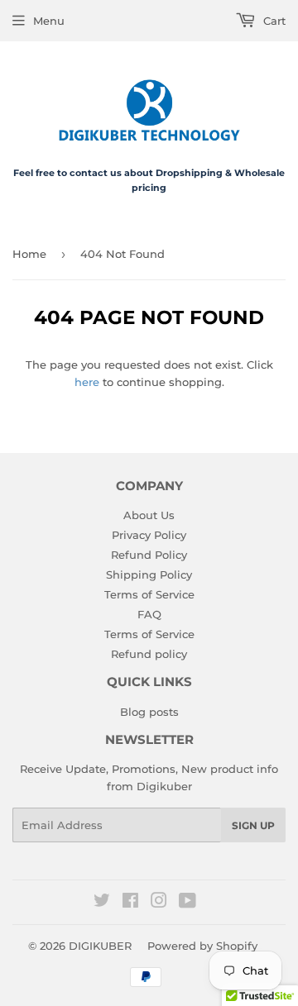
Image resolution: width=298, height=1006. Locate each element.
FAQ (149, 614)
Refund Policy (149, 554)
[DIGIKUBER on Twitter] (102, 902)
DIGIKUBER (100, 945)
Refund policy (149, 653)
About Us (149, 515)
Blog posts (149, 711)
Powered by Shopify (202, 945)
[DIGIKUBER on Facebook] (130, 902)
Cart (273, 20)
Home (29, 253)
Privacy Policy (149, 534)
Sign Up (253, 825)
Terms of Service (149, 594)
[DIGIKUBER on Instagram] (159, 902)
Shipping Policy (149, 574)
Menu (49, 20)
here (86, 382)
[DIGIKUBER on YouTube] (187, 902)
